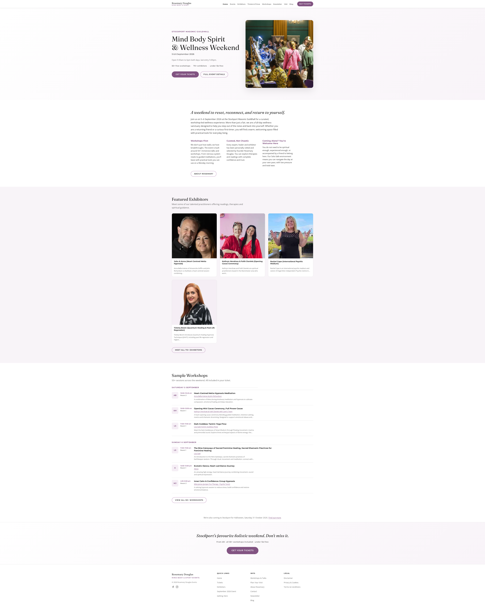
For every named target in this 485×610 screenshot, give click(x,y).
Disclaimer (288, 578)
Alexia (196, 469)
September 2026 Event (226, 591)
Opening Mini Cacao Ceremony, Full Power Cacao (218, 408)
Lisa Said (197, 453)
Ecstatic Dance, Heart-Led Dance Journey (214, 466)
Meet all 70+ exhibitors (188, 350)
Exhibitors (241, 4)
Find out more (275, 517)
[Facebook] (173, 587)
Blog (291, 4)
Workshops (266, 4)
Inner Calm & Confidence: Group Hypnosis (214, 481)
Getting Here (222, 596)
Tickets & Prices (254, 4)
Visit (285, 4)
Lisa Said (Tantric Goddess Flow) (206, 427)
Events (232, 4)
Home (225, 4)
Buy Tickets (305, 4)
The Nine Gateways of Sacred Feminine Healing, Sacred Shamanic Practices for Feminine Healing (233, 449)
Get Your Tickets (185, 74)
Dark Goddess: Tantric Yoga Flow (210, 424)
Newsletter (277, 4)
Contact (253, 591)
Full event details (214, 74)
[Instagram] (177, 587)
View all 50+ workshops (189, 500)
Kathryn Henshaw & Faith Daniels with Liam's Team (213, 411)
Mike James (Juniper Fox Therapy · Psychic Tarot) (212, 484)
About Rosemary (203, 174)
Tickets (220, 582)
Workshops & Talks (258, 578)
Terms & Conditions (292, 587)
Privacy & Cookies (291, 582)
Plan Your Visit (256, 582)
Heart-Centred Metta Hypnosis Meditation (214, 393)
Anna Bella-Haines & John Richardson (208, 396)
